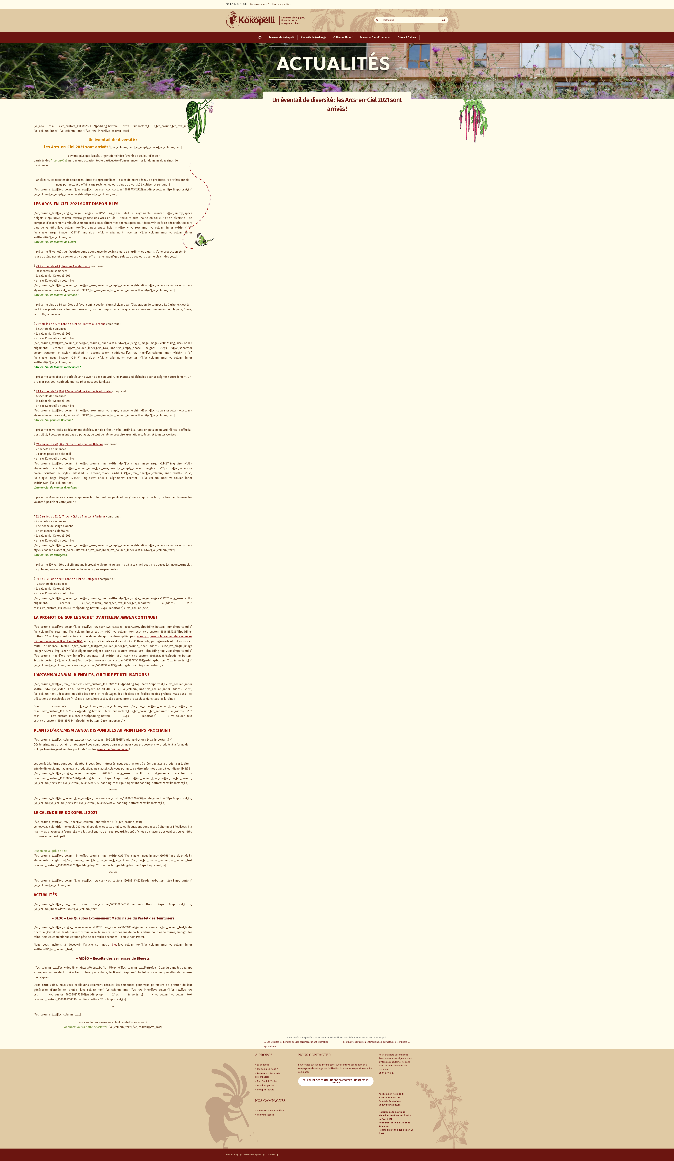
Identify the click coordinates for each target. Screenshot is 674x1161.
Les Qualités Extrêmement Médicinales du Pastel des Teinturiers (376, 1042)
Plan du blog (232, 1154)
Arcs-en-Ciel (59, 160)
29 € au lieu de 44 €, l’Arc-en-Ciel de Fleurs (63, 266)
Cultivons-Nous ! (265, 1114)
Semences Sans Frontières (270, 1110)
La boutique (263, 1064)
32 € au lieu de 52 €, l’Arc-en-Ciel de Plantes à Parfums (70, 516)
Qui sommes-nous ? (267, 1069)
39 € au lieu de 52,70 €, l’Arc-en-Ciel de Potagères (67, 579)
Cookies (271, 1154)
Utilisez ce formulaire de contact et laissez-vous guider (338, 1081)
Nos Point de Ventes (267, 1081)
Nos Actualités (346, 1037)
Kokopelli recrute (265, 1089)
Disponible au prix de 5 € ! (50, 851)
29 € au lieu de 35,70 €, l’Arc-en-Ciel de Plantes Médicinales (74, 391)
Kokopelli (381, 1037)
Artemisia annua (118, 749)
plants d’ (102, 749)
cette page (404, 1062)
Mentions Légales (252, 1154)
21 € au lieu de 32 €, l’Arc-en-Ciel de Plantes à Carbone (70, 324)
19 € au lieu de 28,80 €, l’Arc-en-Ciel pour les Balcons (69, 444)
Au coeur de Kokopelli (328, 1037)
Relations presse (265, 1085)
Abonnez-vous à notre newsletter (85, 1027)
